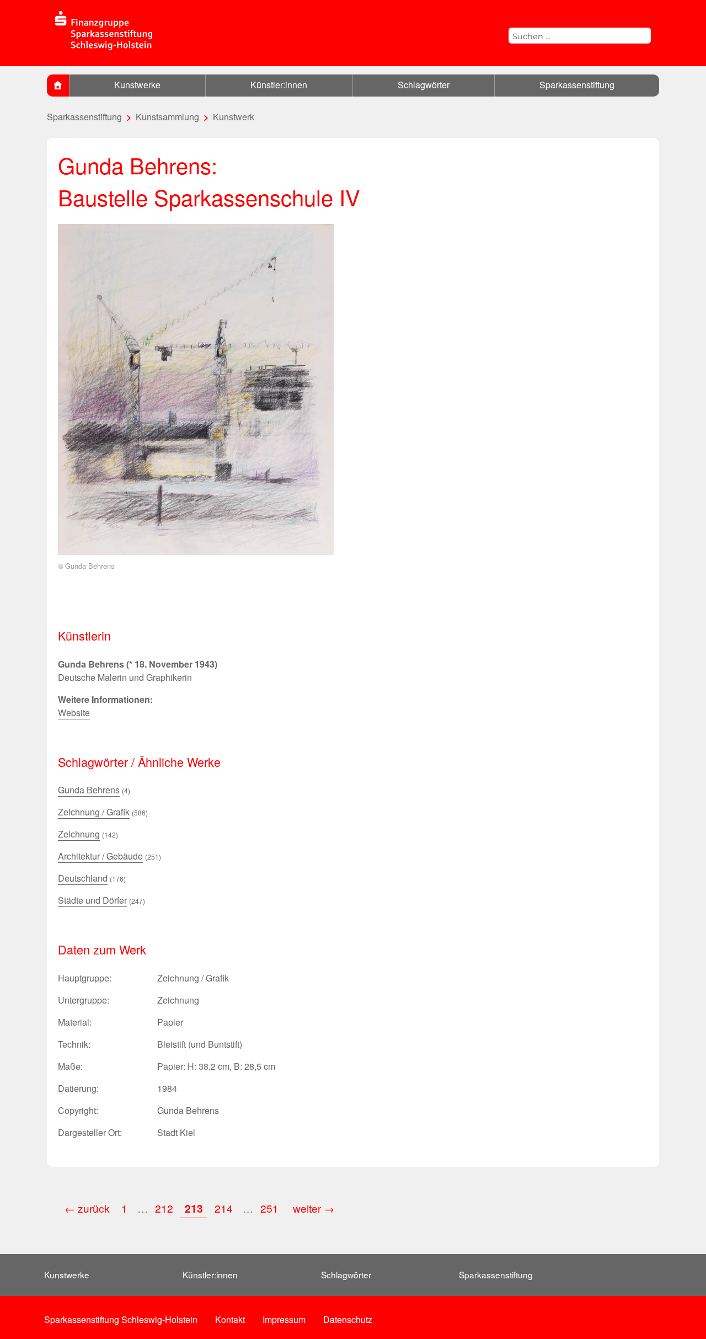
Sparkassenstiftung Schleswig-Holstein (120, 1319)
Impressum (284, 1319)
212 (164, 1208)
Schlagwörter (424, 84)
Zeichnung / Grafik (94, 811)
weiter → (313, 1208)
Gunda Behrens (89, 789)
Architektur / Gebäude (100, 856)
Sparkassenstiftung (576, 84)
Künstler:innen (278, 84)
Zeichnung (79, 834)
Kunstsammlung (167, 116)
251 (270, 1208)
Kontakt (230, 1319)
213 (194, 1208)
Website (74, 712)
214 (224, 1208)
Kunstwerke (137, 84)
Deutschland (83, 878)
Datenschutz (347, 1319)
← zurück (87, 1208)
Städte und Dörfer (92, 900)
